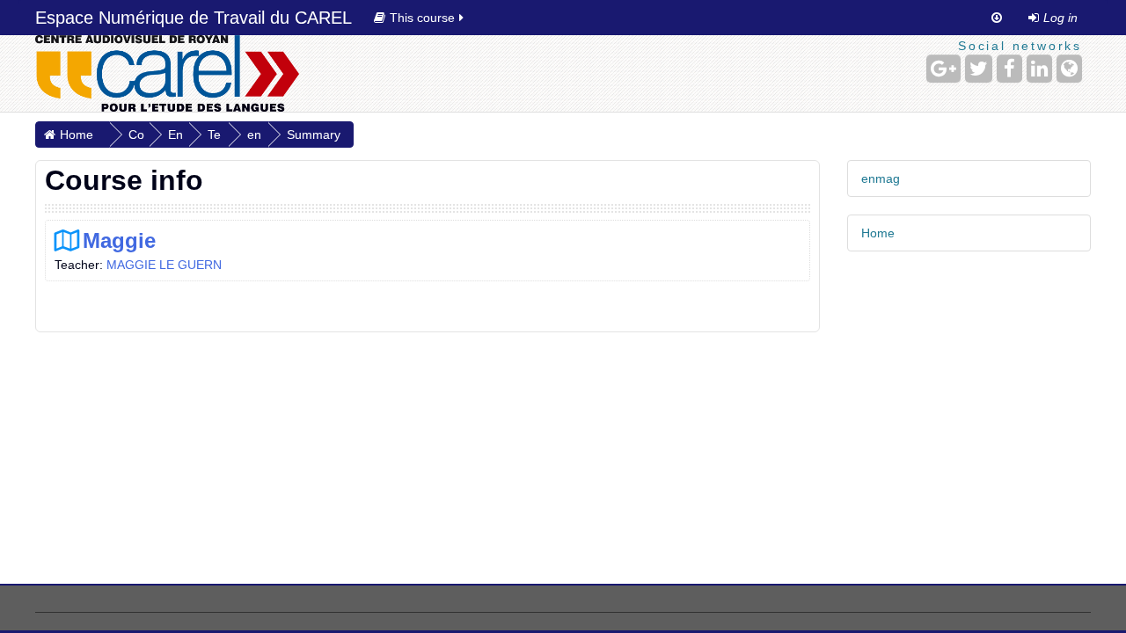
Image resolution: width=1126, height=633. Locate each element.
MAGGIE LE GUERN (164, 265)
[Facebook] (1009, 69)
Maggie (119, 240)
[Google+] (943, 69)
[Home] (167, 73)
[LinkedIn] (1039, 69)
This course (422, 18)
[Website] (1069, 69)
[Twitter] (978, 69)
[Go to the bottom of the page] (996, 17)
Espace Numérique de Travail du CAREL (193, 17)
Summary (313, 134)
